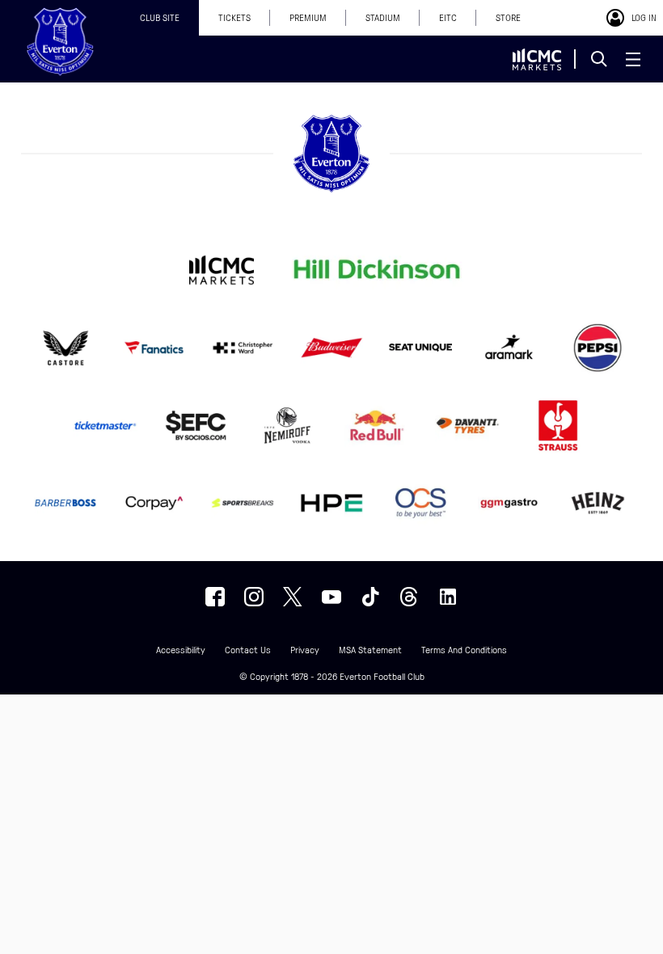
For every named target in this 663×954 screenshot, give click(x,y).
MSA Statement (370, 650)
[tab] (159, 18)
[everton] (215, 596)
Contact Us (248, 650)
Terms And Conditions (464, 650)
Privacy (304, 650)
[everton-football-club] (448, 596)
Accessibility (180, 650)
